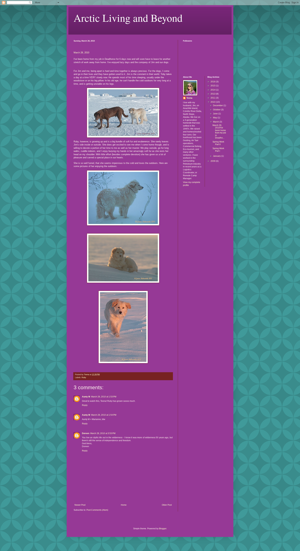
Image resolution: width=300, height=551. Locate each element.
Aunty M (86, 396)
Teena (189, 98)
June (215, 113)
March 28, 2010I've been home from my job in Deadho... (219, 131)
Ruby (84, 377)
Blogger (162, 528)
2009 (213, 161)
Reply (85, 405)
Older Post (167, 505)
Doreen (85, 433)
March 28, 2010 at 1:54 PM (103, 415)
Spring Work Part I (218, 149)
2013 (213, 94)
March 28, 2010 (81, 52)
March (216, 122)
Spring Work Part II (218, 143)
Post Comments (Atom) (97, 510)
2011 (213, 98)
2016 (213, 81)
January (217, 156)
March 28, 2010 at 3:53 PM (102, 433)
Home (124, 505)
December (218, 105)
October (217, 109)
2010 (213, 102)
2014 (213, 90)
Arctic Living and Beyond (128, 18)
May (215, 117)
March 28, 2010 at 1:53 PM (103, 396)
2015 (213, 85)
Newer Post (79, 505)
